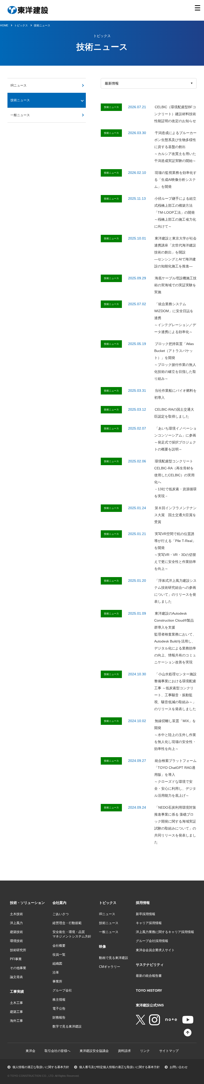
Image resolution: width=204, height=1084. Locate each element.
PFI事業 (16, 959)
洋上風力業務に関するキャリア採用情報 (165, 932)
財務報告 (58, 1017)
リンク (145, 1051)
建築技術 (16, 932)
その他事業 (18, 968)
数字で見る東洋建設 (67, 1026)
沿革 (55, 972)
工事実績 (17, 991)
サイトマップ (169, 1051)
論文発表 (16, 977)
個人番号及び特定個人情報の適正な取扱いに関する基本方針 (119, 1067)
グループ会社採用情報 (152, 941)
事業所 (57, 981)
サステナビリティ (150, 965)
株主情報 (58, 999)
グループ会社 (62, 990)
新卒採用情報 (145, 914)
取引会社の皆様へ (57, 1051)
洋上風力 (16, 923)
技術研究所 (18, 950)
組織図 (57, 963)
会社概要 (58, 945)
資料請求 (124, 1051)
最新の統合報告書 (149, 976)
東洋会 (30, 1051)
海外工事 (16, 1021)
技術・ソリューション (27, 903)
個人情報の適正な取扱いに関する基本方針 (40, 1067)
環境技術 (16, 941)
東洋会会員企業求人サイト (155, 950)
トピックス (107, 903)
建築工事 (16, 1012)
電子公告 (58, 1008)
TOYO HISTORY (149, 990)
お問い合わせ (179, 1067)
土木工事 (16, 1003)
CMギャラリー (109, 967)
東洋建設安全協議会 (94, 1051)
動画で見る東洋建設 (113, 958)
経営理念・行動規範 (67, 923)
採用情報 (143, 903)
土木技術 (16, 914)
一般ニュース (20, 115)
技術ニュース (42, 25)
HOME (4, 25)
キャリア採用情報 (149, 923)
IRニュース (18, 85)
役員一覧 (58, 954)
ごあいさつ (60, 914)
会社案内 (59, 903)
